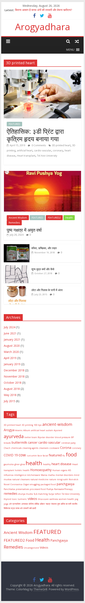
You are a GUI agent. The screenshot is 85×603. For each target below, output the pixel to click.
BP (72, 437)
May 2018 (10, 395)
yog (76, 499)
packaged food (48, 484)
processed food (38, 489)
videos (32, 499)
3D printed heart (61, 145)
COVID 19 (11, 455)
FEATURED (14, 124)
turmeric (22, 499)
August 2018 (12, 389)
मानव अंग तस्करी (22, 508)
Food (30, 540)
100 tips (38, 425)
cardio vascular (42, 150)
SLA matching (41, 494)
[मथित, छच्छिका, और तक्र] (16, 246)
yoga (6, 503)
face (40, 455)
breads (7, 442)
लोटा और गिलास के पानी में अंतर (47, 290)
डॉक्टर (42, 503)
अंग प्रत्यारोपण (15, 503)
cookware (54, 448)
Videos (44, 547)
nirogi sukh (62, 479)
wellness (53, 499)
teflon (58, 494)
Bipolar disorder (46, 437)
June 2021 (10, 333)
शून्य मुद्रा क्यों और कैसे (42, 269)
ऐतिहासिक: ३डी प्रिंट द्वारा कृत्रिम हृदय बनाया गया (35, 135)
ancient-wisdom (57, 424)
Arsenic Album (22, 430)
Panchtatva (9, 489)
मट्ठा (13, 508)
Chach (7, 448)
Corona (65, 447)
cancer (33, 442)
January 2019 (12, 364)
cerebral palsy (68, 442)
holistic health (22, 470)
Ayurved (58, 430)
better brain (31, 437)
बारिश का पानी (66, 503)
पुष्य (58, 503)
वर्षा (30, 508)
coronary (58, 150)
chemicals (16, 448)
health (34, 463)
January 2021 (12, 339)
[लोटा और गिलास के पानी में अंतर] (16, 288)
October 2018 (12, 382)
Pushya (49, 489)
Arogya (9, 430)
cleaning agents (30, 448)
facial (45, 455)
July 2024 (9, 327)
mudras (7, 479)
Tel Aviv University (47, 155)
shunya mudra (25, 494)
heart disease (61, 464)
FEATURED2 (54, 217)
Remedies (14, 222)
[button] (70, 50)
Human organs (59, 470)
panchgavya (65, 484)
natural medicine (39, 479)
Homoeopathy (41, 470)
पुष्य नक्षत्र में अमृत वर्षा (24, 230)
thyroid (7, 499)
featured (55, 455)
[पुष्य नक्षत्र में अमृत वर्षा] (42, 173)
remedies (10, 493)
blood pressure (62, 437)
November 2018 (14, 376)
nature (52, 479)
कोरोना (31, 503)
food (71, 454)
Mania (44, 475)
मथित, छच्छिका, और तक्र (44, 248)
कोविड (36, 503)
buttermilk (19, 442)
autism (49, 430)
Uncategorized (31, 547)
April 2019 (10, 358)
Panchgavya (59, 540)
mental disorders (64, 475)
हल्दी (34, 508)
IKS (69, 470)
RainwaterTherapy (63, 489)
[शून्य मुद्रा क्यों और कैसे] (16, 267)
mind (76, 475)
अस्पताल (24, 503)
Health (69, 217)
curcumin (32, 455)
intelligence (20, 475)
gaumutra (9, 464)
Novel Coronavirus (13, 484)
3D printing (27, 425)
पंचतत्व (54, 503)
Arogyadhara (42, 26)
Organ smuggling (31, 484)
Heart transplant (26, 155)
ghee (17, 464)
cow (22, 455)
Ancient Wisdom (18, 217)
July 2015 (9, 401)
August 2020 (12, 345)
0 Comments (38, 145)
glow (22, 464)
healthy (47, 464)
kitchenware (33, 475)
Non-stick (73, 479)
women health (66, 499)
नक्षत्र (48, 503)
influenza (8, 475)
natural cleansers (21, 479)
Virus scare (43, 499)
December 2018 (14, 370)
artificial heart (24, 150)
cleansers (43, 448)
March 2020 (11, 352)
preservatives (22, 489)
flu (63, 455)
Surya (51, 494)
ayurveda (14, 436)
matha (51, 475)
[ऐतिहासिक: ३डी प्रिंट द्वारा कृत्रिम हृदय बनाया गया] (42, 72)
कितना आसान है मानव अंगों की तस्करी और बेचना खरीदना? (43, 10)
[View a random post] (77, 41)
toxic (14, 499)
